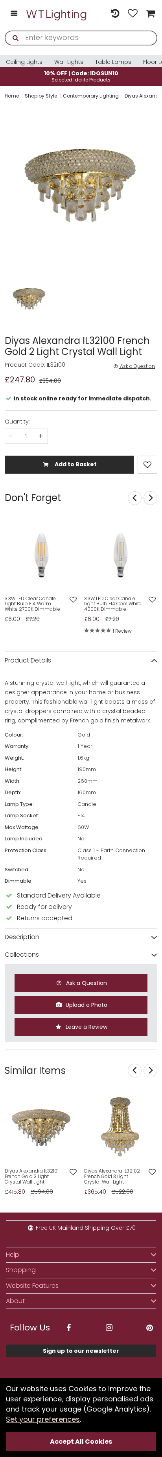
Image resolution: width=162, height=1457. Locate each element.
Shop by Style (41, 95)
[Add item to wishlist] (147, 465)
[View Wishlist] (133, 14)
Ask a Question (137, 366)
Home (12, 95)
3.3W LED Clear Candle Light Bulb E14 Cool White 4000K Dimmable (113, 604)
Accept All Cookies (81, 1441)
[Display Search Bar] (97, 10)
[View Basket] (149, 14)
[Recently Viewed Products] (115, 14)
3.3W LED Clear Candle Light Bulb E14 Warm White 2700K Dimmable (32, 604)
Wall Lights (68, 62)
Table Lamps (113, 62)
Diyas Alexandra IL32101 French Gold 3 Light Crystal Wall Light (32, 1176)
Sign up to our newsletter (81, 1351)
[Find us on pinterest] (149, 1327)
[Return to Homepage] (56, 14)
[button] (13, 299)
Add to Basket (75, 464)
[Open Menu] (14, 14)
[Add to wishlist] (73, 600)
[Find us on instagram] (108, 1327)
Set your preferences (43, 1419)
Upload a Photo (85, 1005)
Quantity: (17, 421)
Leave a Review (85, 1027)
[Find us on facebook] (68, 1327)
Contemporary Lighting (91, 95)
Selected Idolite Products (81, 76)
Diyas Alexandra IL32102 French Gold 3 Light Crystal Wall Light (112, 1176)
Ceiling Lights (24, 62)
